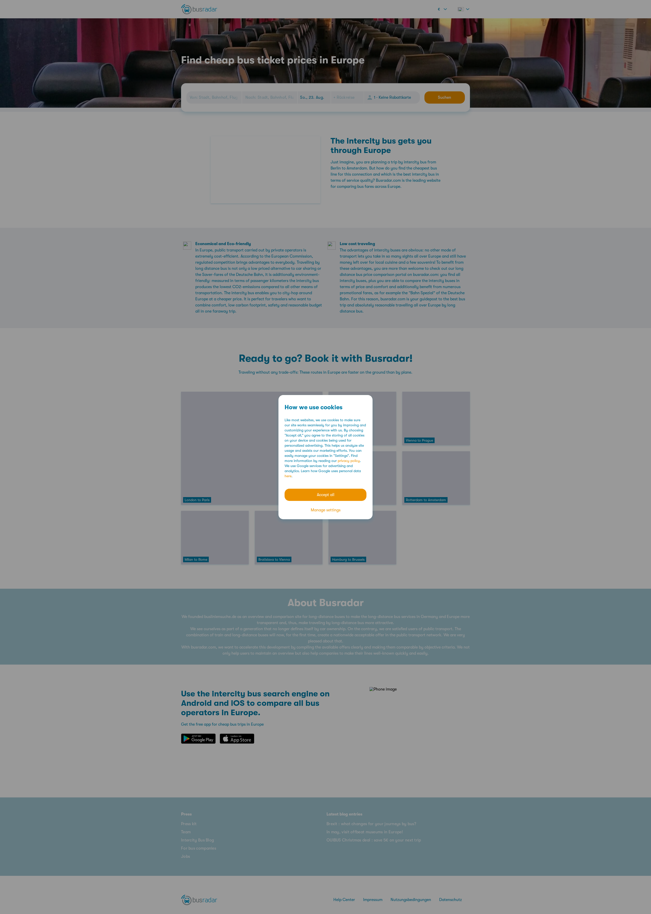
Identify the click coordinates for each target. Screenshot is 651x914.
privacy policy (349, 461)
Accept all (325, 495)
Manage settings (326, 510)
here (288, 476)
